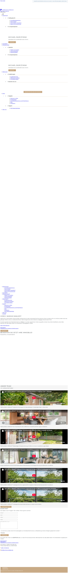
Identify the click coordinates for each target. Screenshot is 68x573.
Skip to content (2, 0)
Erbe (11, 102)
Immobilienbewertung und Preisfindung (19, 100)
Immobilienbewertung (15, 20)
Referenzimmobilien (15, 78)
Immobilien (5, 43)
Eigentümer (5, 15)
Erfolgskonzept (5, 45)
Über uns (4, 109)
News (3, 93)
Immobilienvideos (14, 79)
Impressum (5, 567)
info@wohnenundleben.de (7, 550)
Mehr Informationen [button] (4, 325)
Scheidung (12, 103)
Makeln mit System (14, 49)
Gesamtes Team (6, 506)
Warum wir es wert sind (15, 24)
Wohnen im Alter (14, 98)
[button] (3, 12)
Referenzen (5, 71)
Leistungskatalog (14, 51)
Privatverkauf (13, 99)
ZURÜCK (4, 330)
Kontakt (12, 42)
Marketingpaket (14, 52)
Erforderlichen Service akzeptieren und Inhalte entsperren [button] (9, 328)
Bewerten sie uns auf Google (33, 91)
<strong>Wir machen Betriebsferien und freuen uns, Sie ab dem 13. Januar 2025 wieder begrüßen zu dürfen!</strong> (50, 1)
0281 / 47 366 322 (5, 547)
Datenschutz (5, 568)
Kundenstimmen (14, 76)
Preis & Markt (13, 21)
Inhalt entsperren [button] (3, 327)
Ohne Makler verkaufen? (15, 22)
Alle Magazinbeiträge (15, 108)
